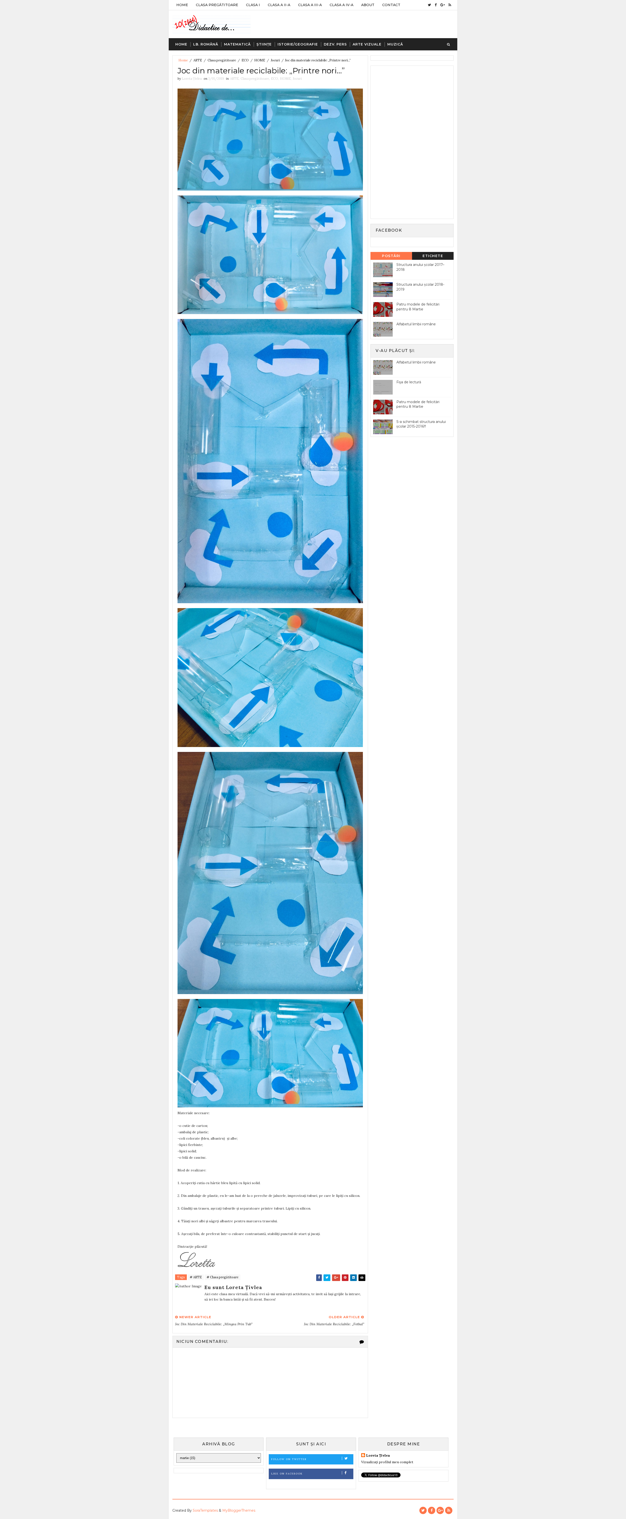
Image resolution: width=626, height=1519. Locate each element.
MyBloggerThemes (238, 1510)
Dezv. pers (335, 44)
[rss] (449, 5)
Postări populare (391, 257)
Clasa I (253, 5)
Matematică (237, 44)
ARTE (197, 60)
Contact (391, 5)
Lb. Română (205, 44)
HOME (259, 60)
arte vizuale (367, 44)
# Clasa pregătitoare (222, 1277)
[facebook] (436, 5)
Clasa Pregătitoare (217, 5)
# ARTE (196, 1277)
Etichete (433, 256)
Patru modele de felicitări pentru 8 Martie (417, 306)
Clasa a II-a (279, 5)
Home (182, 5)
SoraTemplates (205, 1510)
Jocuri (275, 60)
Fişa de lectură (408, 382)
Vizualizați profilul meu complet (387, 1462)
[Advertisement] (410, 141)
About (367, 5)
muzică (395, 44)
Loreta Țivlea (378, 1455)
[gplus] (442, 5)
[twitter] (429, 5)
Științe (264, 44)
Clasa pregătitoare (222, 60)
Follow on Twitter (289, 1459)
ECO (245, 60)
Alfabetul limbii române (416, 324)
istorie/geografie (298, 44)
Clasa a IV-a (341, 5)
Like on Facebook (287, 1473)
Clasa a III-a (310, 5)
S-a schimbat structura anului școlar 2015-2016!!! (421, 424)
